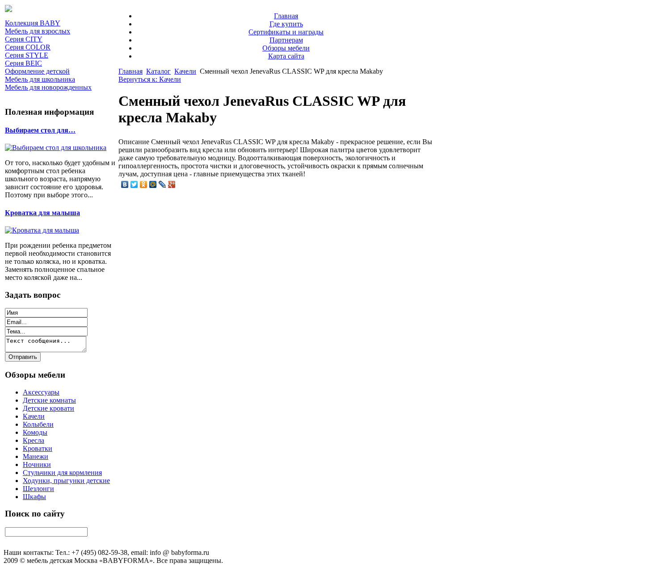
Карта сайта (286, 56)
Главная (286, 16)
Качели (34, 416)
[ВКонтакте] (125, 184)
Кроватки (37, 448)
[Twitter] (134, 184)
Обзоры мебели (286, 48)
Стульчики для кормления (62, 472)
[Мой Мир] (153, 184)
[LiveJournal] (162, 184)
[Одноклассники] (143, 184)
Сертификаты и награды (286, 32)
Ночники (37, 464)
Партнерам (286, 40)
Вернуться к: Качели (149, 79)
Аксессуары (41, 392)
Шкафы (34, 496)
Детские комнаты (49, 400)
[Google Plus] (172, 184)
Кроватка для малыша (42, 213)
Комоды (35, 432)
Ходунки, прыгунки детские (66, 480)
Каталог (158, 71)
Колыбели (38, 424)
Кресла (33, 440)
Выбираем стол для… (40, 130)
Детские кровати (48, 408)
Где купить (286, 24)
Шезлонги (38, 488)
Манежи (35, 456)
